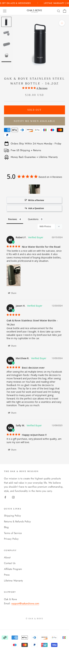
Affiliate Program (13, 569)
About (7, 557)
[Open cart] (64, 11)
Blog (6, 527)
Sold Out (34, 110)
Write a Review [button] (36, 200)
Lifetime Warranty (13, 580)
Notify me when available (34, 121)
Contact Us (9, 563)
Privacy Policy (11, 539)
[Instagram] (13, 497)
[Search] (58, 10)
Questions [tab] (33, 219)
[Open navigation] (4, 11)
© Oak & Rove (34, 618)
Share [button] (13, 293)
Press (7, 575)
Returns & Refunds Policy (17, 521)
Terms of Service (13, 533)
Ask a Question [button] (36, 208)
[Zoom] (62, 23)
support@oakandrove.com (25, 603)
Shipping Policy (12, 515)
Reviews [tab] (12, 219)
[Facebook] (5, 497)
